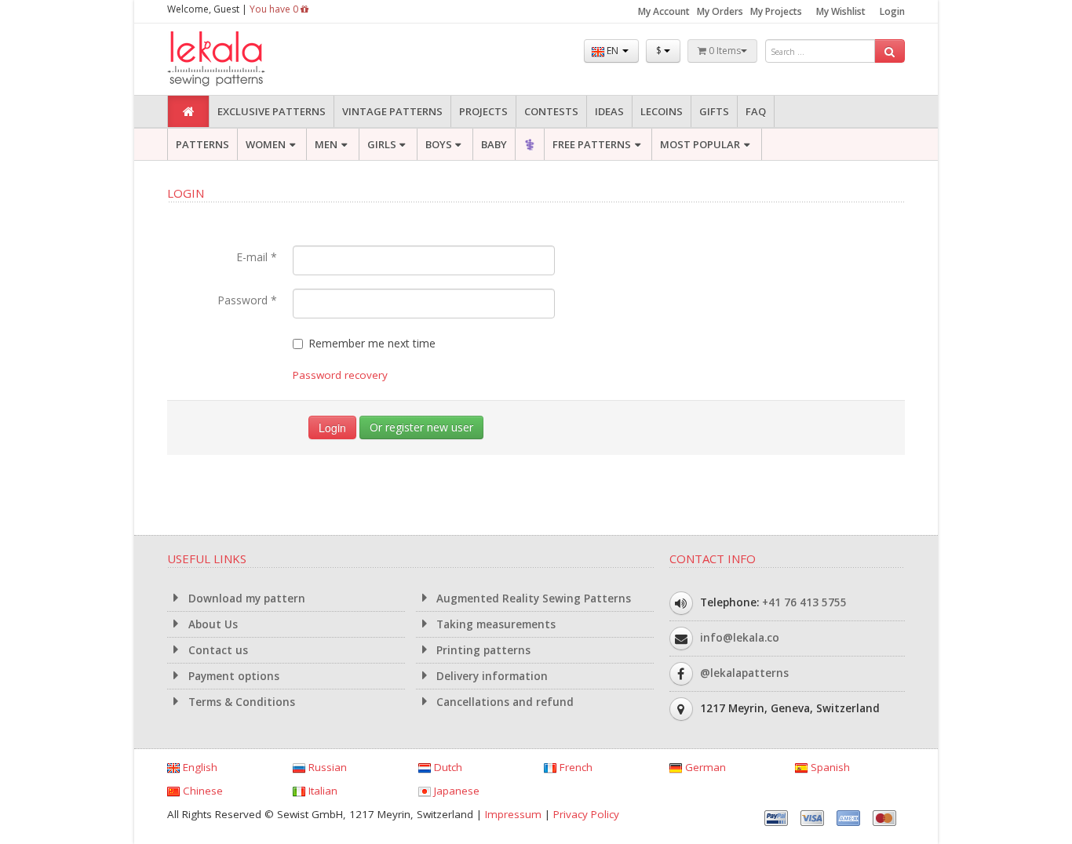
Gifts (714, 111)
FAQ (756, 111)
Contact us (216, 650)
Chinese (201, 791)
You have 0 (275, 9)
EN (612, 50)
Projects (483, 111)
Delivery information (490, 676)
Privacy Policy (586, 814)
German (704, 767)
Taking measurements (494, 624)
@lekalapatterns (744, 673)
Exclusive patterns (271, 111)
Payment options (232, 676)
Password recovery (340, 375)
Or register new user (421, 427)
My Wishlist (841, 11)
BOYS (438, 144)
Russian (326, 767)
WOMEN (266, 144)
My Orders (720, 11)
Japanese (455, 791)
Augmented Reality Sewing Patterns (532, 598)
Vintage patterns (392, 111)
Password (247, 300)
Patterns (202, 144)
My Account (664, 11)
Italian (321, 791)
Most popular (700, 144)
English (198, 767)
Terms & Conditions (240, 702)
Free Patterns (591, 144)
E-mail (256, 256)
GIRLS (381, 144)
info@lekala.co (739, 638)
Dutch (446, 767)
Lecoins (661, 111)
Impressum (513, 814)
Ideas (609, 111)
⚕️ (529, 144)
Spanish (829, 767)
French (574, 767)
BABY (494, 144)
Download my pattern (245, 598)
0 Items (723, 50)
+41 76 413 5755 (804, 602)
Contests (551, 111)
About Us (211, 624)
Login (892, 11)
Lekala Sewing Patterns (245, 59)
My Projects (776, 11)
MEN (326, 144)
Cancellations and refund (503, 702)
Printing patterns (482, 650)
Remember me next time (372, 343)
